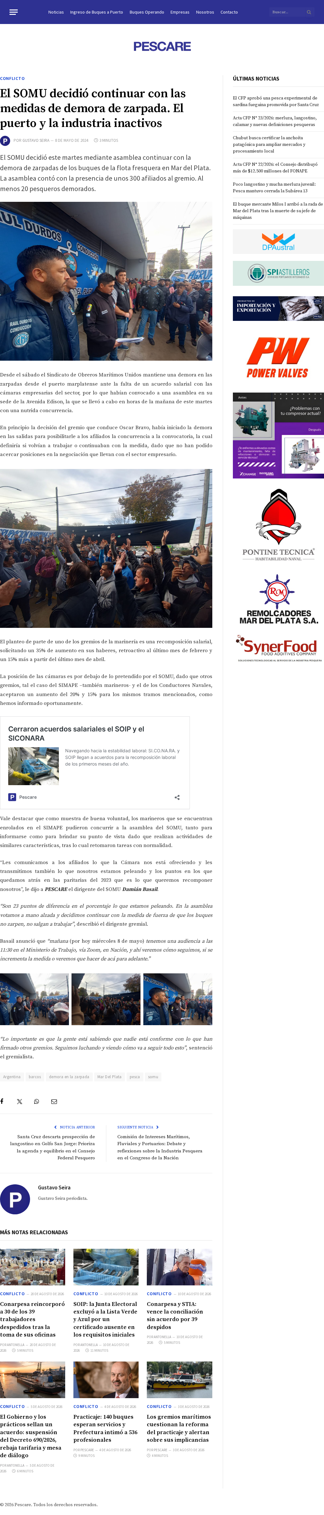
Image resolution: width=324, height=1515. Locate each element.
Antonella (15, 1345)
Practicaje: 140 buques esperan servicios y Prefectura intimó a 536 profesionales (105, 1428)
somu (153, 1076)
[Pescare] (162, 46)
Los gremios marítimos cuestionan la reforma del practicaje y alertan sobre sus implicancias (179, 1428)
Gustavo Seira (35, 140)
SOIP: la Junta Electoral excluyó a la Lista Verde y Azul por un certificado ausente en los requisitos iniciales (105, 1320)
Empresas (180, 12)
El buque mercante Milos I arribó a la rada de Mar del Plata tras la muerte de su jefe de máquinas (278, 210)
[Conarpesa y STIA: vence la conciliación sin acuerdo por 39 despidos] (179, 1267)
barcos (35, 1076)
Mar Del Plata (109, 1076)
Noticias (56, 12)
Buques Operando (147, 12)
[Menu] (13, 12)
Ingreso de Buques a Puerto (96, 12)
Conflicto (12, 78)
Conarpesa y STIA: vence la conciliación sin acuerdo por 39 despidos (175, 1316)
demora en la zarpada (69, 1076)
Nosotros (205, 12)
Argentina (12, 1076)
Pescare (87, 1450)
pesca (135, 1076)
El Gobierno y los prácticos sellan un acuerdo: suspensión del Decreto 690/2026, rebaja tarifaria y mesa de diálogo (30, 1436)
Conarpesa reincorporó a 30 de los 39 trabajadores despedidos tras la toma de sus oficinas (32, 1320)
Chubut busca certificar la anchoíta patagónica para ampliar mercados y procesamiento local (269, 144)
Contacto (229, 12)
